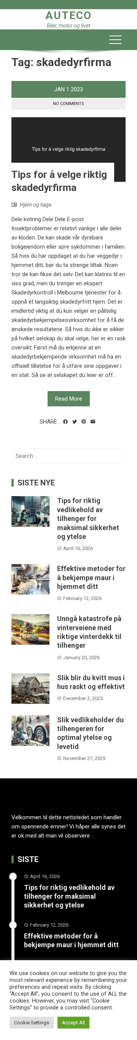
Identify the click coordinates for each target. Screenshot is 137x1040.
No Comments (68, 103)
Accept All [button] (73, 1022)
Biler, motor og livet (68, 26)
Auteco (68, 15)
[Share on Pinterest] (83, 421)
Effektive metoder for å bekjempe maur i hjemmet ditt (91, 577)
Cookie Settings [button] (31, 1022)
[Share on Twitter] (74, 421)
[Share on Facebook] (65, 421)
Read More (68, 398)
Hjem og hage (35, 205)
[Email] (92, 421)
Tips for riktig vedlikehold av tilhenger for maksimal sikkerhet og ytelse (88, 518)
